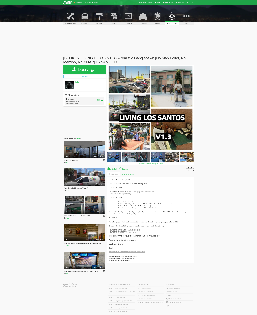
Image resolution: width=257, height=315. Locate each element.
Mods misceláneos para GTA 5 (118, 311)
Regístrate (180, 3)
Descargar (86, 69)
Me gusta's (125, 169)
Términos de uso (171, 292)
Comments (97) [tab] (128, 174)
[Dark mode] (188, 2)
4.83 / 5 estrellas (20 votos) (187, 170)
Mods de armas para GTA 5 (117, 297)
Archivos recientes (143, 285)
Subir (158, 3)
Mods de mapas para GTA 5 (118, 308)
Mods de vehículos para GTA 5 (118, 288)
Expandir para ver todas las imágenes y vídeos (151, 163)
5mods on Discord (174, 306)
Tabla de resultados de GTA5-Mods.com (150, 302)
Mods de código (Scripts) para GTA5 (120, 301)
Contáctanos (170, 285)
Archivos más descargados (146, 295)
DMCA (168, 295)
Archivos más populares (145, 292)
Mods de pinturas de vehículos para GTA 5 (122, 293)
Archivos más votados (145, 299)
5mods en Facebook (174, 302)
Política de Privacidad (173, 288)
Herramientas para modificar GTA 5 (120, 285)
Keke (77, 82)
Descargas (114, 169)
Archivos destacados (144, 288)
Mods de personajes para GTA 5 (119, 304)
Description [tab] (114, 174)
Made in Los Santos (69, 286)
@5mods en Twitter (174, 299)
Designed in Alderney (70, 284)
